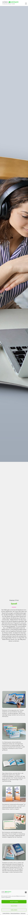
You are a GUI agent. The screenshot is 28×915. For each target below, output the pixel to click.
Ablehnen (14, 906)
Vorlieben (14, 910)
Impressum (23, 913)
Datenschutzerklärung (15, 913)
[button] (26, 892)
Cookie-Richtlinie (6, 913)
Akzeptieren (14, 901)
